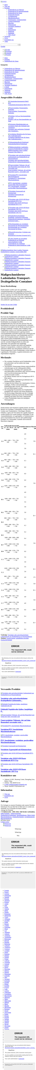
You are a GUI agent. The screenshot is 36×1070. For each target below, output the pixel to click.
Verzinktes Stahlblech (14, 26)
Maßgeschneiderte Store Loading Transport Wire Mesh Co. (17, 151)
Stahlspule (11, 31)
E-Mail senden (5, 822)
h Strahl (10, 28)
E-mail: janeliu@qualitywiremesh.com (15, 784)
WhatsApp (8, 823)
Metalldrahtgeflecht (13, 18)
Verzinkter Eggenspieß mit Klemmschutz (16, 195)
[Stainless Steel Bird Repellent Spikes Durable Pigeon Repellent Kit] (18, 706)
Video (6, 41)
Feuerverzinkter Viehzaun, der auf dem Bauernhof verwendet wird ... (15, 721)
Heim (6, 4)
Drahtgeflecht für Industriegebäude (18, 11)
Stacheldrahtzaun (22, 815)
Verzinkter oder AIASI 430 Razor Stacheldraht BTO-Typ (18, 203)
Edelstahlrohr (12, 30)
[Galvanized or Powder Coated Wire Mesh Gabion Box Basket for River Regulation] (18, 695)
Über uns (7, 6)
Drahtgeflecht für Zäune (15, 13)
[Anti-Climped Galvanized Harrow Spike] (13, 746)
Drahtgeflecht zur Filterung (16, 9)
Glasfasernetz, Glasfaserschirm (17, 20)
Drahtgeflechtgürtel (13, 15)
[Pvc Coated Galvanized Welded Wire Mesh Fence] (18, 737)
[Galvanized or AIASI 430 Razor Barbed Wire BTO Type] (18, 755)
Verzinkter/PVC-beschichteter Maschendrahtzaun (16, 179)
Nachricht (7, 36)
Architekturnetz (12, 16)
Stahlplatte (11, 33)
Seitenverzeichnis (16, 813)
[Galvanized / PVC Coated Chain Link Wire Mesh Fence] (16, 726)
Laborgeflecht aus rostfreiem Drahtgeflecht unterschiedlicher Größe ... (19, 245)
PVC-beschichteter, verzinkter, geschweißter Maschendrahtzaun (17, 187)
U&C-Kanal (11, 35)
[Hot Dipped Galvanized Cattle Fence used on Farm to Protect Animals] (18, 716)
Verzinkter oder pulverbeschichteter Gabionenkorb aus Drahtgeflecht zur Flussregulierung (16, 635)
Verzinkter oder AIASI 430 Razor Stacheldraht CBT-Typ (18, 211)
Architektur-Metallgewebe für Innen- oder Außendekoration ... (19, 138)
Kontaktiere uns (9, 40)
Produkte (7, 8)
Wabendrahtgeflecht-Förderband (17, 144)
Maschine (11, 23)
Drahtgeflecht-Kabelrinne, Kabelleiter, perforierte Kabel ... (19, 220)
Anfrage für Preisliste (7, 810)
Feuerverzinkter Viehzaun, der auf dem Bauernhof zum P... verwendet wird (19, 171)
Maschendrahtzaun (6, 817)
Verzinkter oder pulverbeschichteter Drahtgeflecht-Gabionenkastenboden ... (19, 161)
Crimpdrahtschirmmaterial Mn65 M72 (19, 105)
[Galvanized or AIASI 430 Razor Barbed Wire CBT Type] (18, 765)
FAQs (6, 38)
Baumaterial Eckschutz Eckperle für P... (19, 235)
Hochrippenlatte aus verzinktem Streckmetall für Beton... (17, 228)
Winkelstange (12, 25)
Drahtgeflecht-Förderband (8, 815)
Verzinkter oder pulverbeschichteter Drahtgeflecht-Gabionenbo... (14, 699)
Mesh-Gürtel (31, 815)
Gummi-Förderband (14, 21)
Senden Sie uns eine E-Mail (9, 304)
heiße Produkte (5, 813)
